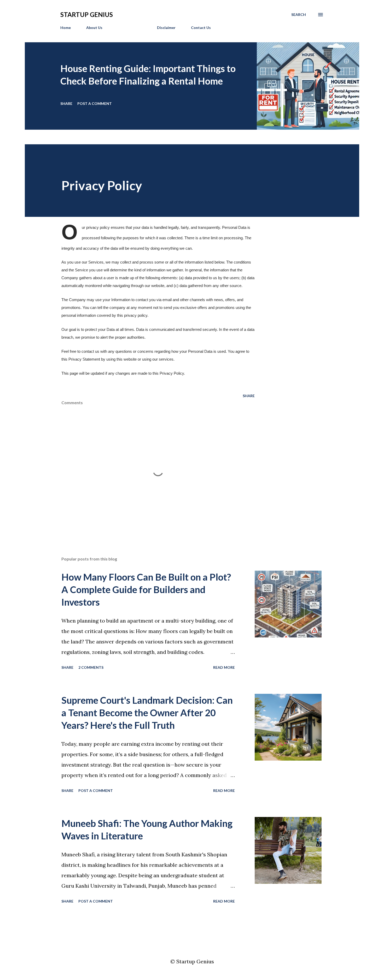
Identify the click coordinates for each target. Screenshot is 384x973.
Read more (224, 667)
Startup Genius (86, 14)
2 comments (90, 667)
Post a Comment (94, 103)
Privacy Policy (130, 27)
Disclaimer (166, 27)
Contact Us (201, 27)
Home (65, 27)
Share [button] (66, 103)
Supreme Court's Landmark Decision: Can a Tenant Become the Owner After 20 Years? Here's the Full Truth (147, 712)
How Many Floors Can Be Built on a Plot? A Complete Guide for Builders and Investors (146, 589)
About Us (94, 27)
